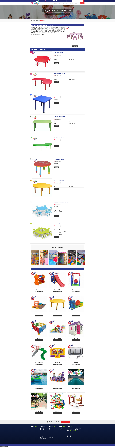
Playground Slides (42, 429)
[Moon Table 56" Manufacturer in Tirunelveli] (42, 147)
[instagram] (56, 0)
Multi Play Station (42, 436)
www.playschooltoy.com (45, 440)
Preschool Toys (51, 428)
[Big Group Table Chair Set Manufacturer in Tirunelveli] (42, 233)
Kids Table (37, 20)
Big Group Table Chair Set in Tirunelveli (61, 223)
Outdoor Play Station (43, 438)
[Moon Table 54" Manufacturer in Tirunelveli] (42, 83)
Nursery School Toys (52, 431)
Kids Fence (41, 435)
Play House (41, 437)
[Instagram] (35, 257)
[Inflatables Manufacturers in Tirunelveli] (57, 352)
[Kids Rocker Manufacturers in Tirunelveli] (39, 304)
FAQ (31, 431)
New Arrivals (82, 3)
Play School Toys (42, 428)
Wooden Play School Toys (52, 429)
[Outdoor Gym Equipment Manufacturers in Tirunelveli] (39, 401)
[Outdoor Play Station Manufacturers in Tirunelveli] (39, 352)
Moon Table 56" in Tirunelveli (59, 137)
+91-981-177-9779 (41, 0)
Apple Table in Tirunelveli (59, 52)
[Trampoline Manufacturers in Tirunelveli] (76, 352)
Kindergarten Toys (51, 435)
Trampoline (60, 3)
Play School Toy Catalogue (62, 0)
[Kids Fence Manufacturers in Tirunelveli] (39, 328)
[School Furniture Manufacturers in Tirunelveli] (76, 401)
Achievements (77, 3)
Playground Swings (42, 430)
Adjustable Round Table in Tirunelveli (61, 202)
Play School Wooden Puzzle (53, 436)
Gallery (32, 430)
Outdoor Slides (60, 430)
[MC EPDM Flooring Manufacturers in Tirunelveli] (76, 377)
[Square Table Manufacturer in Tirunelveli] (42, 104)
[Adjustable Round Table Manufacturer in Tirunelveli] (42, 211)
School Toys (51, 437)
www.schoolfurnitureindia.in (69, 440)
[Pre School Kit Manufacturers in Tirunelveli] (57, 401)
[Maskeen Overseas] (35, 3)
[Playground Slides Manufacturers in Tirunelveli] (57, 280)
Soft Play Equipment (54, 3)
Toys (48, 3)
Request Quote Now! (65, 421)
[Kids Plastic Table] (75, 36)
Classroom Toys (51, 430)
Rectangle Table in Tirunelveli (59, 116)
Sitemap (32, 435)
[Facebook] (53, 0)
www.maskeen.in (57, 440)
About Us (68, 0)
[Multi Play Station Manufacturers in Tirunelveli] (57, 328)
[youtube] (54, 0)
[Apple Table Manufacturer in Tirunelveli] (42, 61)
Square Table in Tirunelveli (59, 95)
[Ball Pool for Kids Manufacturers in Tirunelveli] (76, 304)
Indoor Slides (60, 435)
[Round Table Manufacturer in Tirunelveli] (42, 190)
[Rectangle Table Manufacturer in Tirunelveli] (42, 125)
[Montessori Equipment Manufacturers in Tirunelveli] (57, 377)
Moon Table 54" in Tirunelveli (59, 73)
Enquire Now (56, 63)
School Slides (60, 431)
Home (31, 20)
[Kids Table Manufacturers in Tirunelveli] (57, 304)
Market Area (32, 436)
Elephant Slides (60, 428)
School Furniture (66, 3)
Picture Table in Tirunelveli (59, 159)
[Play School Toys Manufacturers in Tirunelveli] (39, 280)
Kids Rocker (41, 431)
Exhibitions (71, 3)
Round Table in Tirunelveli (59, 180)
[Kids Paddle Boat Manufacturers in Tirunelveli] (39, 377)
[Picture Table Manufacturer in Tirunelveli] (42, 168)
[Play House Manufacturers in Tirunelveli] (76, 328)
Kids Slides (59, 429)
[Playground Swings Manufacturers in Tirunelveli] (76, 280)
